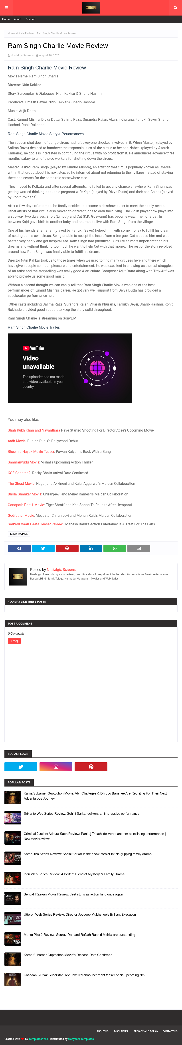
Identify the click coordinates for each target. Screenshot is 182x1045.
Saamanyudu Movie (23, 462)
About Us (103, 1031)
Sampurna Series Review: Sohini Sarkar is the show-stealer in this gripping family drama (88, 854)
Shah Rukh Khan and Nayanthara (34, 430)
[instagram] (56, 766)
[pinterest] (91, 766)
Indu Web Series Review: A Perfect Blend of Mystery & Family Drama (74, 874)
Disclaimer (121, 1031)
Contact (30, 19)
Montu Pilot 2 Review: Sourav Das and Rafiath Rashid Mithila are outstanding (79, 935)
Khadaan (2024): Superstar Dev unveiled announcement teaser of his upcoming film (84, 975)
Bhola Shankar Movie (24, 494)
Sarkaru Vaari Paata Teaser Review (35, 524)
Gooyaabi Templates (81, 1039)
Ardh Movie (17, 441)
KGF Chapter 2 (19, 473)
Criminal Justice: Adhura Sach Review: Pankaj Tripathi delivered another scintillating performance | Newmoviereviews (95, 836)
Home (6, 19)
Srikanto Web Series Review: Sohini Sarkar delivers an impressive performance (81, 813)
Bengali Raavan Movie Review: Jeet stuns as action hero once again (73, 894)
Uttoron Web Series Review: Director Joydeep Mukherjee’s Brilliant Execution (80, 914)
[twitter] (20, 766)
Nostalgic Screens (22, 55)
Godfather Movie (21, 515)
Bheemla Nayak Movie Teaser (31, 452)
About (17, 19)
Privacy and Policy (146, 1031)
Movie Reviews (26, 33)
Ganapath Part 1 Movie (26, 505)
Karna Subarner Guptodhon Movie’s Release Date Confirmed (68, 955)
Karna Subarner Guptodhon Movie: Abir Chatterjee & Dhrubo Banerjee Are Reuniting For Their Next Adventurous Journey (95, 795)
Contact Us (170, 1031)
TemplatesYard (38, 1039)
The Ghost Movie (21, 483)
